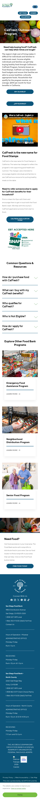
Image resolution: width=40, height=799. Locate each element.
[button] (20, 278)
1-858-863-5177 (12, 692)
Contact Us (10, 624)
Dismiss (20, 795)
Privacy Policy (8, 777)
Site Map (34, 777)
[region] (20, 791)
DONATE (33, 13)
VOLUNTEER (25, 17)
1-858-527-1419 (11, 617)
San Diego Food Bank (7, 5)
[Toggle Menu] (35, 6)
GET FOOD (23, 13)
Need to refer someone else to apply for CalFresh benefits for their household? (20, 191)
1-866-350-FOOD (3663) (15, 621)
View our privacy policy (18, 788)
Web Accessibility (21, 777)
